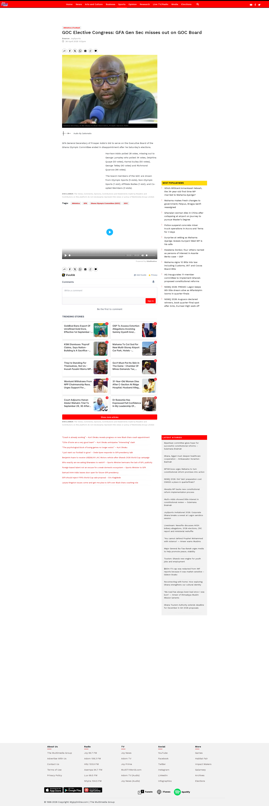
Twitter (162, 764)
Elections (186, 4)
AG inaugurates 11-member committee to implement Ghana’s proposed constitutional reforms (182, 278)
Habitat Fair (201, 758)
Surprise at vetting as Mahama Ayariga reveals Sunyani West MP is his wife (183, 241)
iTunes (166, 791)
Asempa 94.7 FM (93, 769)
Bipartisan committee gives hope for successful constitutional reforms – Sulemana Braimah (181, 447)
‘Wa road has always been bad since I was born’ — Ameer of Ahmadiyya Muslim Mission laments (184, 596)
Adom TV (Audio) (130, 775)
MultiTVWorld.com (131, 769)
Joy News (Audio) (130, 781)
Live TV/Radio (160, 4)
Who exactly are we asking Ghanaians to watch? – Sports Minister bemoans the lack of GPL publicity (107, 462)
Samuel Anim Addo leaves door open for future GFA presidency (90, 473)
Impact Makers (203, 764)
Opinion (132, 4)
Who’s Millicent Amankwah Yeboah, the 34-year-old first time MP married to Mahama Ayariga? (183, 191)
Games (199, 753)
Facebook (163, 758)
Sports (121, 4)
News (79, 4)
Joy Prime (126, 764)
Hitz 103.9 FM (91, 764)
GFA (85, 203)
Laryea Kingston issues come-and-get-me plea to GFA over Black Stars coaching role (100, 483)
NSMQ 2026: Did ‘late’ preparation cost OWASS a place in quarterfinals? (183, 482)
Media (174, 4)
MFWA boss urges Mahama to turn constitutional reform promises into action (184, 472)
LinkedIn (163, 775)
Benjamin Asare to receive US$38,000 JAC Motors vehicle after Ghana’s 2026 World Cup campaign (105, 458)
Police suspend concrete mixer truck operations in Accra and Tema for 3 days (183, 228)
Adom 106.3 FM (92, 758)
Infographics (165, 781)
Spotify (185, 791)
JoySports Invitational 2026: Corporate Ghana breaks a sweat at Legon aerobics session (183, 516)
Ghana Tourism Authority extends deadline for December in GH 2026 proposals (184, 608)
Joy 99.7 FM (90, 753)
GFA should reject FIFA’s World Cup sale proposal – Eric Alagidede (91, 478)
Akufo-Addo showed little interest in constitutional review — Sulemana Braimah (181, 503)
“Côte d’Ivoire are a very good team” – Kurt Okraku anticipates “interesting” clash (98, 442)
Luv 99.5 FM (90, 775)
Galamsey (200, 769)
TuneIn (148, 791)
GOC (126, 203)
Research (145, 4)
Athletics (76, 203)
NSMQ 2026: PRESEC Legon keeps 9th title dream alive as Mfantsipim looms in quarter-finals (183, 290)
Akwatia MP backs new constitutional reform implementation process (182, 492)
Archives (199, 775)
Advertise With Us (56, 758)
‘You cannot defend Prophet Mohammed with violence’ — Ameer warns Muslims (183, 541)
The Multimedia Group (59, 753)
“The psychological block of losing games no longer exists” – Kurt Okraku (94, 447)
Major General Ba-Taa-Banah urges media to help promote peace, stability (184, 551)
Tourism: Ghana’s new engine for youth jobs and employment (182, 561)
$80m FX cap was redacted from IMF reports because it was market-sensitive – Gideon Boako (184, 573)
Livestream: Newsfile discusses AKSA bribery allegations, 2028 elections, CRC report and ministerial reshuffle (183, 529)
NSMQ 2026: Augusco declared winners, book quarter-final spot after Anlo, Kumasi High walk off (181, 302)
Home (69, 4)
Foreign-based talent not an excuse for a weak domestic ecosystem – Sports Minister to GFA (104, 467)
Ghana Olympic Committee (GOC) (105, 203)
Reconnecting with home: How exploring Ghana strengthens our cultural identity (183, 585)
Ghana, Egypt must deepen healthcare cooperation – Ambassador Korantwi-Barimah (182, 460)
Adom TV (126, 758)
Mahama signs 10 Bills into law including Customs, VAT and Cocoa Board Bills (183, 265)
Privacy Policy (54, 775)
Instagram (163, 769)
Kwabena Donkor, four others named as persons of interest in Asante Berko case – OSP (184, 253)
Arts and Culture (94, 4)
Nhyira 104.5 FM (93, 781)
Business (110, 4)
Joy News (126, 753)
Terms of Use (54, 769)
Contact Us (53, 764)
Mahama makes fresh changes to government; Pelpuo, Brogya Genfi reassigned (182, 204)
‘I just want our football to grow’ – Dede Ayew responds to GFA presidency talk (97, 452)
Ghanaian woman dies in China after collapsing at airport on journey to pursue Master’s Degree (183, 216)
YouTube (163, 753)
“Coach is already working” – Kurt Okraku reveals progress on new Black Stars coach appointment (106, 437)
